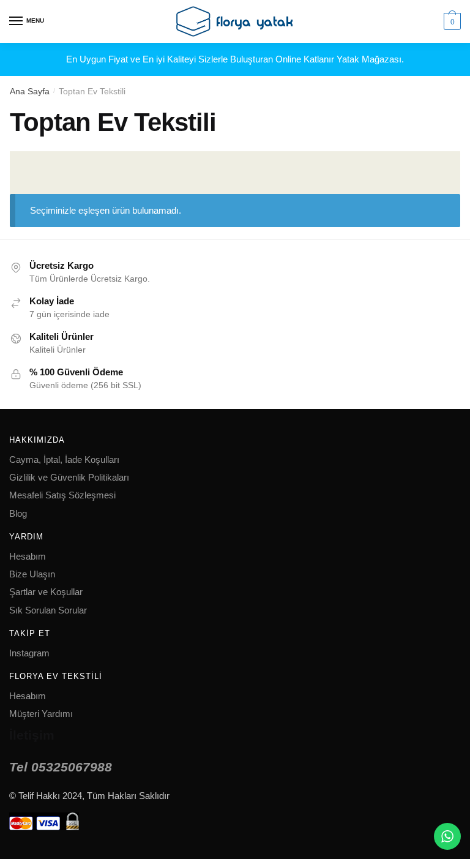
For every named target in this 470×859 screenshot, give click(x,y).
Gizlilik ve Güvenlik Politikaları (69, 477)
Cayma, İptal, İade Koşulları (64, 459)
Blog (18, 513)
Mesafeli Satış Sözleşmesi (62, 495)
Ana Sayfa (30, 91)
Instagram (29, 653)
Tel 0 (60, 767)
